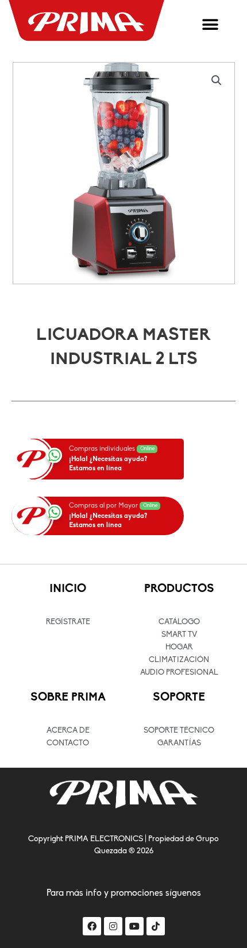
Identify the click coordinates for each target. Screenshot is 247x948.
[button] (210, 25)
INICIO (67, 589)
